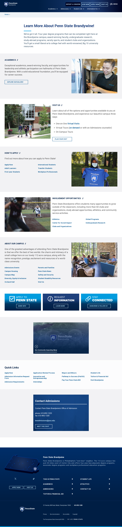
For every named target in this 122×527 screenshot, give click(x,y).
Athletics (55, 219)
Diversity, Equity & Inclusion (15, 278)
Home (7, 14)
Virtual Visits (73, 123)
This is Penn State (51, 479)
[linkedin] (29, 478)
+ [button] (72, 479)
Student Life (78, 9)
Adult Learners (10, 168)
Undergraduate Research (95, 223)
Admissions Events (12, 268)
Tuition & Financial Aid (99, 376)
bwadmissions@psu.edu (45, 421)
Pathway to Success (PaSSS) (73, 376)
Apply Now (95, 4)
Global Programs (92, 219)
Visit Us (104, 4)
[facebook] (11, 478)
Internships (37, 382)
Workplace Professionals (48, 172)
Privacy (45, 514)
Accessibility (66, 514)
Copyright (75, 514)
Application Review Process (44, 373)
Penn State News (44, 271)
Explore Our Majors (15, 82)
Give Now (85, 4)
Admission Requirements (14, 382)
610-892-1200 (78, 505)
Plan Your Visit (61, 139)
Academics (52, 9)
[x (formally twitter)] (15, 478)
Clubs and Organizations (62, 226)
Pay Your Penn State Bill (71, 380)
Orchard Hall (10, 282)
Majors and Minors (69, 373)
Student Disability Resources (49, 278)
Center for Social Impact (62, 223)
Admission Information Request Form (17, 377)
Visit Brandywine (97, 380)
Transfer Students (45, 168)
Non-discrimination (55, 514)
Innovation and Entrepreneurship (40, 377)
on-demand (74, 128)
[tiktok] (33, 478)
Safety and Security (46, 275)
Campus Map (10, 275)
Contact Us (85, 489)
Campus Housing (11, 271)
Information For (92, 9)
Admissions (65, 9)
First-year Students (12, 172)
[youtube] (24, 478)
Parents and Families (46, 268)
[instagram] (19, 478)
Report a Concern (73, 4)
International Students (47, 165)
